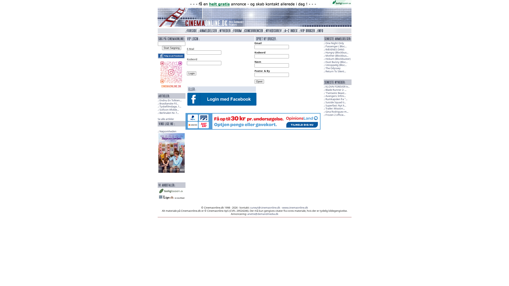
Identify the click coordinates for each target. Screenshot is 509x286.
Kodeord (259, 52)
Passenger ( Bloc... (336, 46)
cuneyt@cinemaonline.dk (265, 207)
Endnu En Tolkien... (170, 100)
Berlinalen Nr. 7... (169, 113)
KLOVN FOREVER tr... (337, 86)
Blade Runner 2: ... (335, 90)
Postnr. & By (262, 71)
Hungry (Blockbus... (336, 52)
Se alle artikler (166, 119)
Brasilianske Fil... (168, 103)
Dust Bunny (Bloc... (336, 62)
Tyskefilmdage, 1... (170, 106)
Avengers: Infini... (335, 96)
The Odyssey (333, 68)
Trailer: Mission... (335, 108)
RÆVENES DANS (334, 49)
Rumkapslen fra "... (336, 99)
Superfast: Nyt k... (335, 105)
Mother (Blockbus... (336, 55)
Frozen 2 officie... (335, 115)
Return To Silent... (335, 71)
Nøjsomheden (167, 131)
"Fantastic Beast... (335, 93)
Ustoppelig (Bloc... (336, 65)
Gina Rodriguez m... (336, 111)
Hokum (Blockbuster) (338, 59)
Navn (257, 62)
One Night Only (334, 43)
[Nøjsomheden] (172, 152)
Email (258, 43)
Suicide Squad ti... (335, 102)
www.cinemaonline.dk (295, 207)
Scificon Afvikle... (169, 109)
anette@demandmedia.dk (262, 214)
